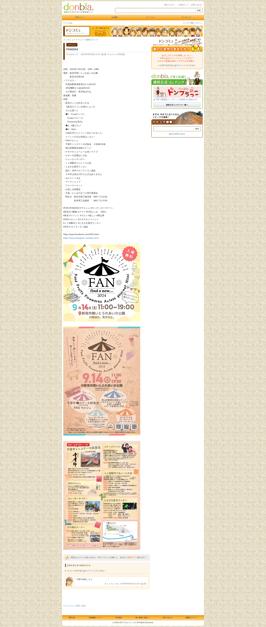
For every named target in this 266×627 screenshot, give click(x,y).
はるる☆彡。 (74, 54)
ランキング (186, 17)
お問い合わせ (196, 5)
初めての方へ (169, 5)
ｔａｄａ (110, 584)
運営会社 (72, 618)
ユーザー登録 (188, 23)
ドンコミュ (150, 17)
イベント (80, 40)
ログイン (199, 23)
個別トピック (92, 40)
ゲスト (66, 23)
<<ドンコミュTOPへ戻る (74, 606)
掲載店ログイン (191, 618)
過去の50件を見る (177, 134)
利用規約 (118, 618)
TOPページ (79, 17)
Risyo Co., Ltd (130, 622)
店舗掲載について (95, 618)
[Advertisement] (107, 596)
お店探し (115, 17)
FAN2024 (72, 49)
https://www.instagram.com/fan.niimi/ (81, 238)
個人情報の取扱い (142, 618)
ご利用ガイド (183, 5)
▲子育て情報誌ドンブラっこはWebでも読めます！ (176, 99)
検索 (199, 10)
